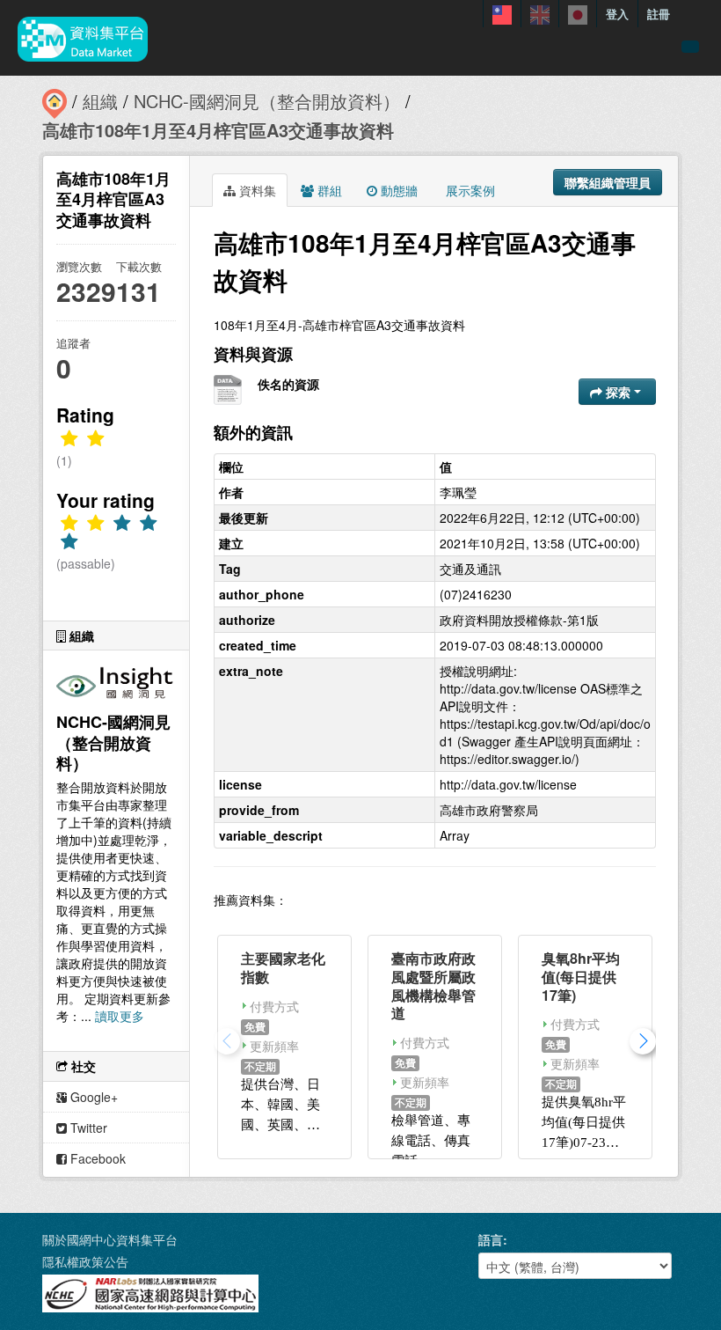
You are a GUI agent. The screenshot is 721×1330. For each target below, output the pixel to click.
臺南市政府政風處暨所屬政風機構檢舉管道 (433, 985)
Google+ (92, 1097)
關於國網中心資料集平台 (110, 1239)
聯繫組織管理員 (607, 182)
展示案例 (468, 190)
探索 (618, 391)
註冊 (658, 13)
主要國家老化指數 (283, 967)
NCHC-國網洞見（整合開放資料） (267, 101)
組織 (100, 101)
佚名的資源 (288, 384)
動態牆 (397, 190)
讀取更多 (119, 1016)
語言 (490, 1239)
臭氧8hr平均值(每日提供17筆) (581, 976)
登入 (617, 13)
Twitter (87, 1127)
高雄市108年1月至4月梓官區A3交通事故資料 (218, 130)
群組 (328, 190)
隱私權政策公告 (85, 1261)
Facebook (96, 1158)
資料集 (256, 190)
